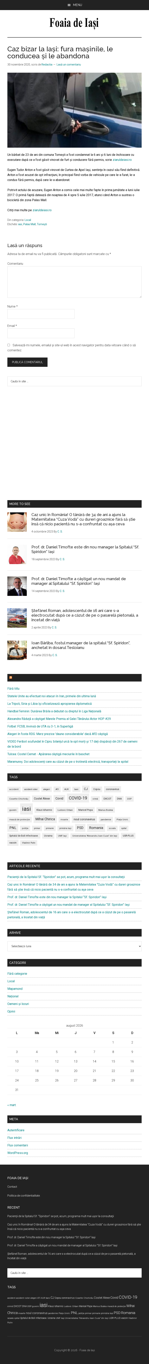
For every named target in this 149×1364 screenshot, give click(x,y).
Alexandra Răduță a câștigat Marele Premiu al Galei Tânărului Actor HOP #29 (59, 719)
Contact (12, 1186)
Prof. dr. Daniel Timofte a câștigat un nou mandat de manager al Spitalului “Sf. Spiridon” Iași (78, 581)
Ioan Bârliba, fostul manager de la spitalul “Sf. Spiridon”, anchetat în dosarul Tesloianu (80, 645)
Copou (96, 789)
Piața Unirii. (122, 819)
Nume (12, 306)
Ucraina (48, 835)
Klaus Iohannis (44, 810)
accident (14, 789)
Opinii (11, 1011)
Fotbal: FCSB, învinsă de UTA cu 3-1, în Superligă (40, 726)
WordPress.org (17, 1153)
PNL (12, 828)
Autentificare (15, 1130)
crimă (95, 799)
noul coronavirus (84, 819)
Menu (77, 5)
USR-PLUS (128, 835)
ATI (57, 789)
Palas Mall (29, 224)
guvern (12, 810)
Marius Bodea (105, 810)
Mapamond (15, 989)
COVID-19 (78, 797)
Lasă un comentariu (69, 64)
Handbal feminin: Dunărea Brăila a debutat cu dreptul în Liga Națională (54, 711)
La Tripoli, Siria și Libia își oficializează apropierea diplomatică (49, 704)
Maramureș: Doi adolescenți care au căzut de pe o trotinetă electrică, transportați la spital (67, 761)
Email (12, 326)
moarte (64, 819)
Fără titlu (13, 688)
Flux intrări (14, 1138)
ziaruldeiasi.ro (122, 160)
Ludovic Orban (65, 810)
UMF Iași (62, 836)
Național (12, 996)
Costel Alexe (42, 798)
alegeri (46, 789)
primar (37, 828)
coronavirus (112, 789)
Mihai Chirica (45, 819)
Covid (59, 798)
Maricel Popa (85, 809)
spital (123, 828)
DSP (129, 799)
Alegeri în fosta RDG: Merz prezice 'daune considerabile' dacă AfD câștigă (57, 734)
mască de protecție (19, 819)
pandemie (106, 819)
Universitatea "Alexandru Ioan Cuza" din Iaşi (94, 836)
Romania (96, 828)
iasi (20, 224)
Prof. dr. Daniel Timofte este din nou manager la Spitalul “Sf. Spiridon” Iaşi (57, 897)
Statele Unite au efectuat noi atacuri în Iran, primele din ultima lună (51, 696)
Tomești (42, 224)
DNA (119, 798)
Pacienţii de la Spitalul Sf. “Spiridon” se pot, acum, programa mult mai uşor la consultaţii (66, 877)
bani (76, 789)
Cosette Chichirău (18, 799)
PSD (80, 828)
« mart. (11, 1105)
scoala (112, 828)
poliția (25, 828)
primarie (50, 828)
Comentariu (15, 263)
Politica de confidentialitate (23, 1195)
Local (28, 219)
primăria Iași (65, 828)
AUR (66, 789)
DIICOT (107, 798)
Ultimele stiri (25, 678)
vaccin (12, 842)
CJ (86, 789)
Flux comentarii (17, 1145)
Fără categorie (17, 973)
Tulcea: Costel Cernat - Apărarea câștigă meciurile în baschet (48, 754)
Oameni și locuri (18, 1004)
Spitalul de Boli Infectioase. (23, 835)
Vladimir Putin (28, 843)
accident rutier (31, 789)
